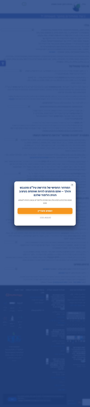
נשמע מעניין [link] (45, 211)
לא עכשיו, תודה (45, 217)
